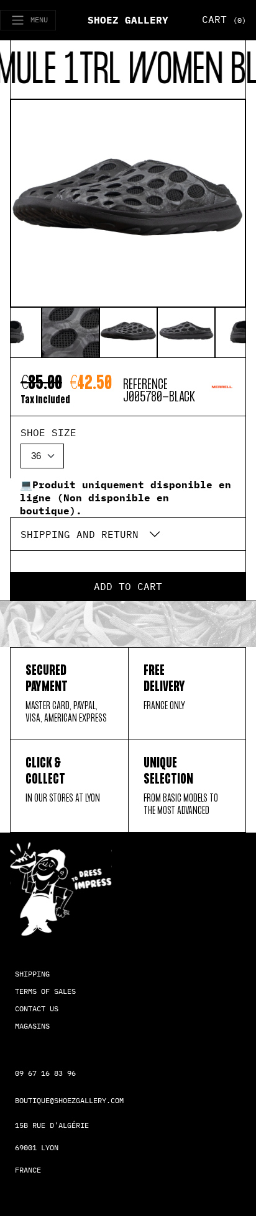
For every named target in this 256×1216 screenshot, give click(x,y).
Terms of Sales (45, 991)
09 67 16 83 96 (45, 1073)
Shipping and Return (80, 534)
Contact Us (36, 1008)
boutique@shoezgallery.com (69, 1100)
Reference (145, 384)
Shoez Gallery (128, 20)
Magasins (32, 1025)
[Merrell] (222, 392)
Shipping (32, 973)
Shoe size (48, 432)
